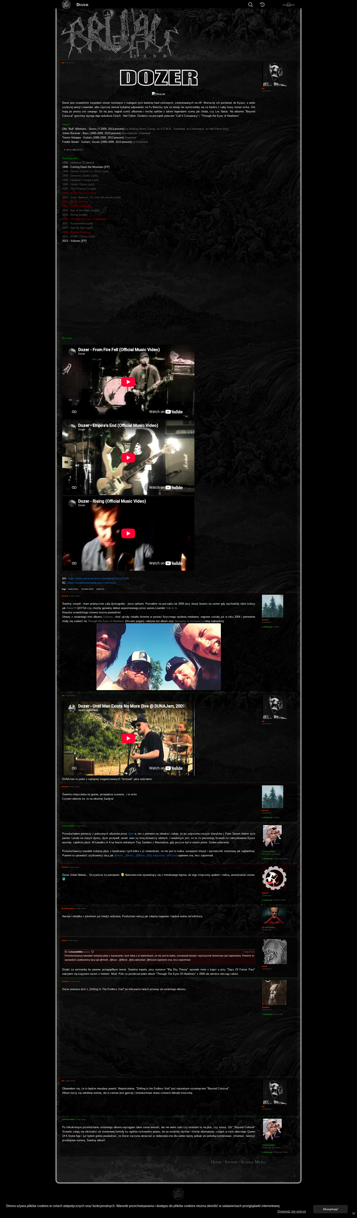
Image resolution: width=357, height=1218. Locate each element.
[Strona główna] (66, 4)
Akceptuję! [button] (330, 1209)
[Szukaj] (250, 4)
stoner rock (87, 589)
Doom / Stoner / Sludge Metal (238, 1161)
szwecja (100, 589)
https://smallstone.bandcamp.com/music (92, 582)
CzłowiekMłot (75, 952)
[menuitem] (294, 1175)
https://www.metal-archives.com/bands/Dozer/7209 (98, 578)
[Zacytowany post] (93, 952)
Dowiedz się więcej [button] (291, 1211)
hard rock (73, 589)
